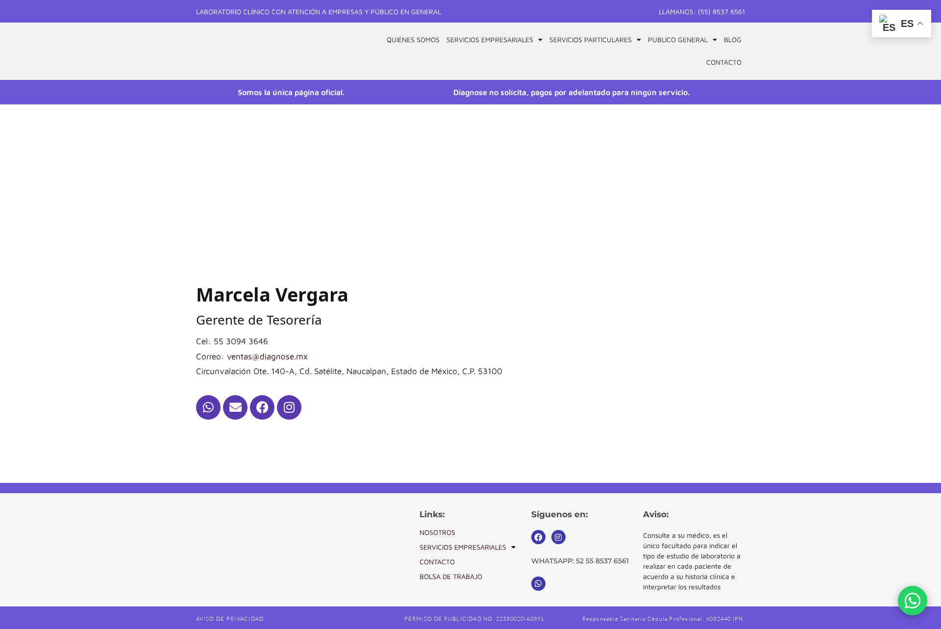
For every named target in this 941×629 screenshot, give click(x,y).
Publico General (678, 39)
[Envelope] (235, 407)
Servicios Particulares (590, 39)
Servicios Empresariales (489, 39)
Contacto (724, 62)
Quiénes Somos (413, 39)
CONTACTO (437, 561)
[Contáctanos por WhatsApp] (912, 600)
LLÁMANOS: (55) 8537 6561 (702, 11)
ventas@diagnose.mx (267, 356)
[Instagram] (289, 407)
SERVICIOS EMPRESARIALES (463, 547)
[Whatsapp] (208, 407)
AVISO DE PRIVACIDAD (230, 618)
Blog (733, 39)
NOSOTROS (437, 532)
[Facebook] (262, 407)
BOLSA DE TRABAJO (451, 576)
